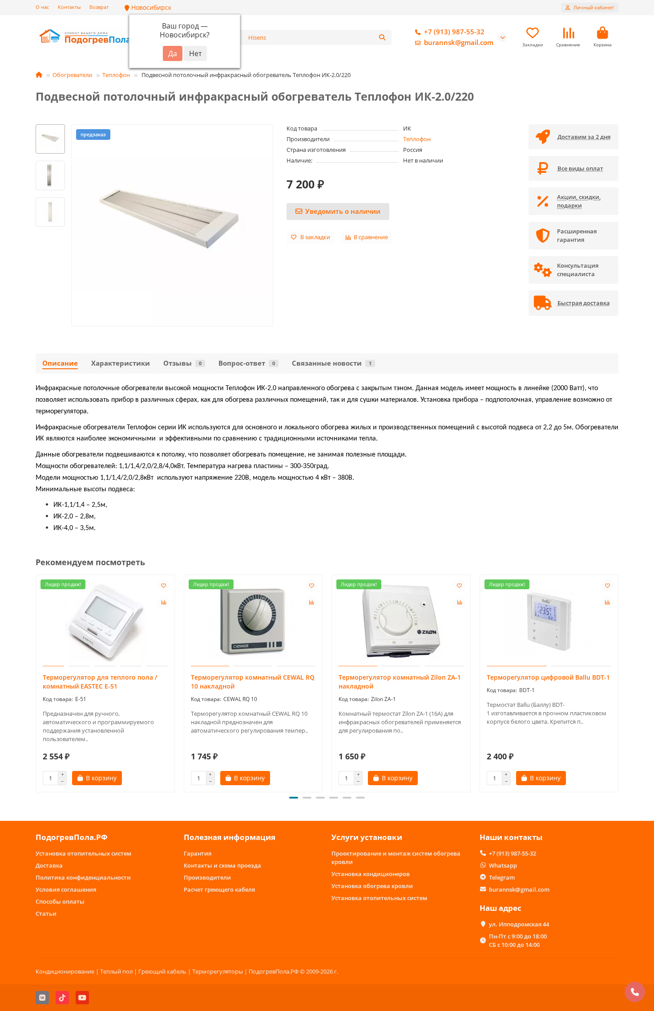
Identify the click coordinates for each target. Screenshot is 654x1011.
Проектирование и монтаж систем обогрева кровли (395, 857)
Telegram (502, 877)
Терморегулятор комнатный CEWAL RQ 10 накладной (253, 681)
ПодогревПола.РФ (72, 837)
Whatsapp (503, 865)
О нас (42, 7)
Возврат (99, 7)
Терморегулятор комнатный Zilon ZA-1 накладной (400, 681)
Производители (207, 877)
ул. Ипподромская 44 (519, 924)
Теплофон (116, 75)
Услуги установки (366, 837)
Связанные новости (331, 363)
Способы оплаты (60, 901)
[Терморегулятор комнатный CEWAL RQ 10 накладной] (253, 622)
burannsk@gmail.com (458, 42)
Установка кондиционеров (370, 874)
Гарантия (197, 853)
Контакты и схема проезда (222, 865)
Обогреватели (72, 75)
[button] (36, 681)
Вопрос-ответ (246, 363)
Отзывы (182, 363)
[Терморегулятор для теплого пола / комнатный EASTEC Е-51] (105, 622)
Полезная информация (229, 837)
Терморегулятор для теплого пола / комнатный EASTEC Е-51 (100, 681)
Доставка (49, 865)
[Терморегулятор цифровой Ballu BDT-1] (549, 622)
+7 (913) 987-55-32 (454, 32)
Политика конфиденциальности (83, 877)
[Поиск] (382, 37)
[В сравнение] (163, 602)
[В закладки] (163, 585)
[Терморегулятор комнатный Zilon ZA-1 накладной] (401, 622)
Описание (60, 363)
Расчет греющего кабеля (219, 889)
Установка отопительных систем (83, 853)
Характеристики (120, 363)
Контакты (69, 7)
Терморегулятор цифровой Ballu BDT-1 (548, 677)
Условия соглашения (66, 889)
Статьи (46, 913)
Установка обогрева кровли (372, 886)
